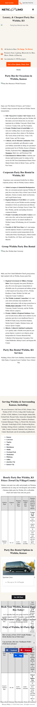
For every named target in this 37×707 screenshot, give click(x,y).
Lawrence (9, 439)
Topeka (8, 442)
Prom (9, 357)
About (6, 702)
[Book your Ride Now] (9, 2)
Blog (1, 702)
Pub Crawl (15, 357)
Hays (8, 444)
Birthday (21, 357)
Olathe (8, 449)
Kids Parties (5, 360)
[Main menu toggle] (33, 9)
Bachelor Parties (30, 357)
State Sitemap (19, 702)
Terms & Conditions (30, 702)
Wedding (4, 357)
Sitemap (11, 702)
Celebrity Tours (25, 360)
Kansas (8, 437)
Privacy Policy (6, 704)
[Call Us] (27, 2)
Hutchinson (10, 447)
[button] (11, 650)
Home (18, 70)
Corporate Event (15, 360)
